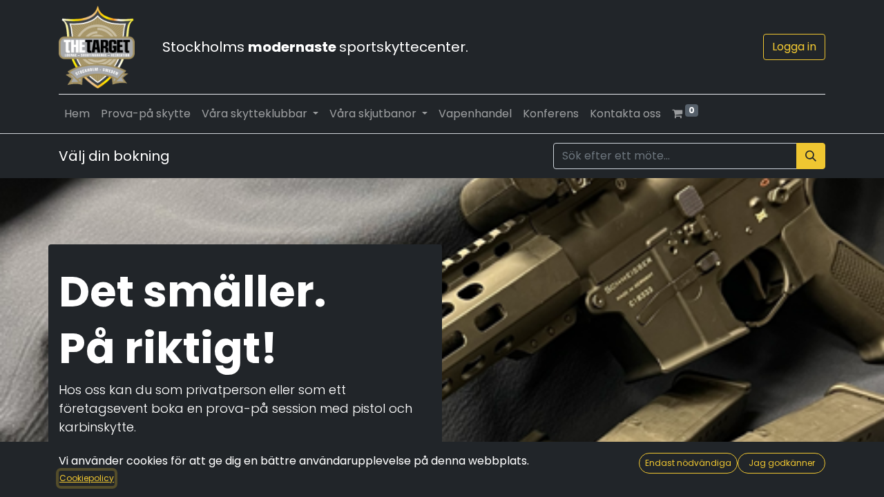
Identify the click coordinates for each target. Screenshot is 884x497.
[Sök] (810, 156)
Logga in (794, 47)
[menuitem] (77, 114)
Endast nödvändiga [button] (688, 463)
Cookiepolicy (86, 478)
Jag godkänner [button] (782, 463)
